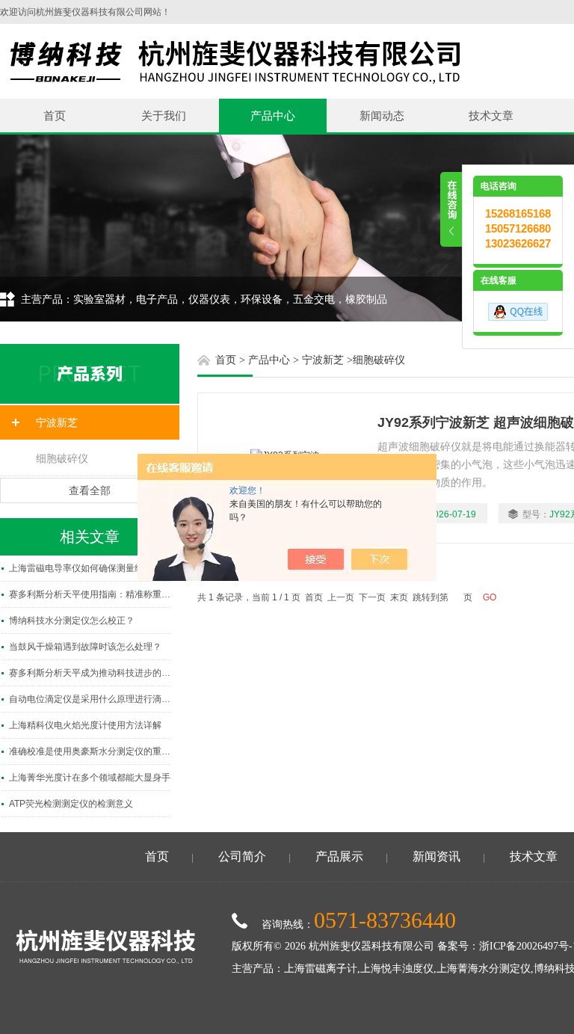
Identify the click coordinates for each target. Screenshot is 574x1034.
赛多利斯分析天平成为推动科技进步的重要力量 (89, 673)
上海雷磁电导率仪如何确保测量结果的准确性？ (89, 568)
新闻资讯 (436, 856)
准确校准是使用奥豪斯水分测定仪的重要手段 (89, 751)
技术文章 (491, 115)
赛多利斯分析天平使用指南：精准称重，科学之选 (89, 594)
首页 (54, 115)
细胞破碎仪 (62, 458)
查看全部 (90, 490)
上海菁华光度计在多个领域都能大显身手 (89, 777)
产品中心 (272, 115)
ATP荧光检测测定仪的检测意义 (71, 803)
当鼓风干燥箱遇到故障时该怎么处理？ (85, 646)
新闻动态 (381, 115)
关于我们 (163, 115)
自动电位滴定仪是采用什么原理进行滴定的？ (89, 699)
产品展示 (339, 856)
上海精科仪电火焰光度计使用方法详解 (85, 725)
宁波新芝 (57, 422)
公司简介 (242, 856)
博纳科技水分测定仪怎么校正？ (72, 620)
